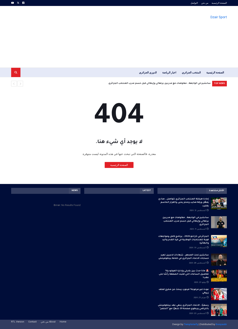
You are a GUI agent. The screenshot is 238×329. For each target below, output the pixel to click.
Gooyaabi (221, 324)
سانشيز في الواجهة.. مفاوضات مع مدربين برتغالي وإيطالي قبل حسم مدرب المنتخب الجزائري (159, 83)
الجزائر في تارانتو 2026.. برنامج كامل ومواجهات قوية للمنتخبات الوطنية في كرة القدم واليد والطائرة (183, 239)
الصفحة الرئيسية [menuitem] (215, 72)
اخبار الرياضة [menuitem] (169, 72)
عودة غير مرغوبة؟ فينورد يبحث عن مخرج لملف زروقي (184, 291)
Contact (32, 321)
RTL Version (17, 321)
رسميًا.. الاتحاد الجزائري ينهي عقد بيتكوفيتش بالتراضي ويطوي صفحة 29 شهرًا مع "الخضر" (183, 307)
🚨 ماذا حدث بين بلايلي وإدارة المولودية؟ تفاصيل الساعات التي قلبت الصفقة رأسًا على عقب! (184, 274)
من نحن (204, 3)
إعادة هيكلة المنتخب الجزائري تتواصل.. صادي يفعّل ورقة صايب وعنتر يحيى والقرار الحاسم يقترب (183, 202)
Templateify (191, 324)
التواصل (194, 3)
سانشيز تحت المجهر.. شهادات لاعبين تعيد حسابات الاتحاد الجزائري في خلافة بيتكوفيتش (183, 257)
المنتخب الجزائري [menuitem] (191, 72)
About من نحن (48, 321)
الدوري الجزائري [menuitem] (148, 72)
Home (63, 321)
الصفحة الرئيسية (219, 3)
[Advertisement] (79, 37)
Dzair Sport (218, 17)
